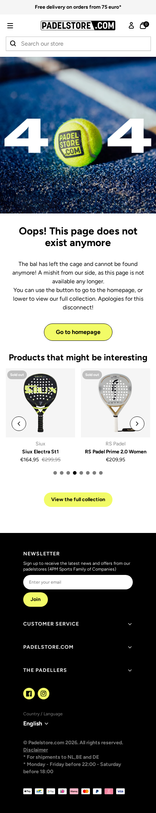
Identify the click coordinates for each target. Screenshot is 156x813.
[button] (20, 25)
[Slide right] (137, 423)
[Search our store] (13, 43)
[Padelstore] (78, 25)
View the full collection (78, 499)
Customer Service (51, 624)
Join (35, 599)
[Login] (131, 25)
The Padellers (45, 670)
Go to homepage (78, 332)
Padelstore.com (48, 647)
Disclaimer (35, 750)
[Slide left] (19, 423)
